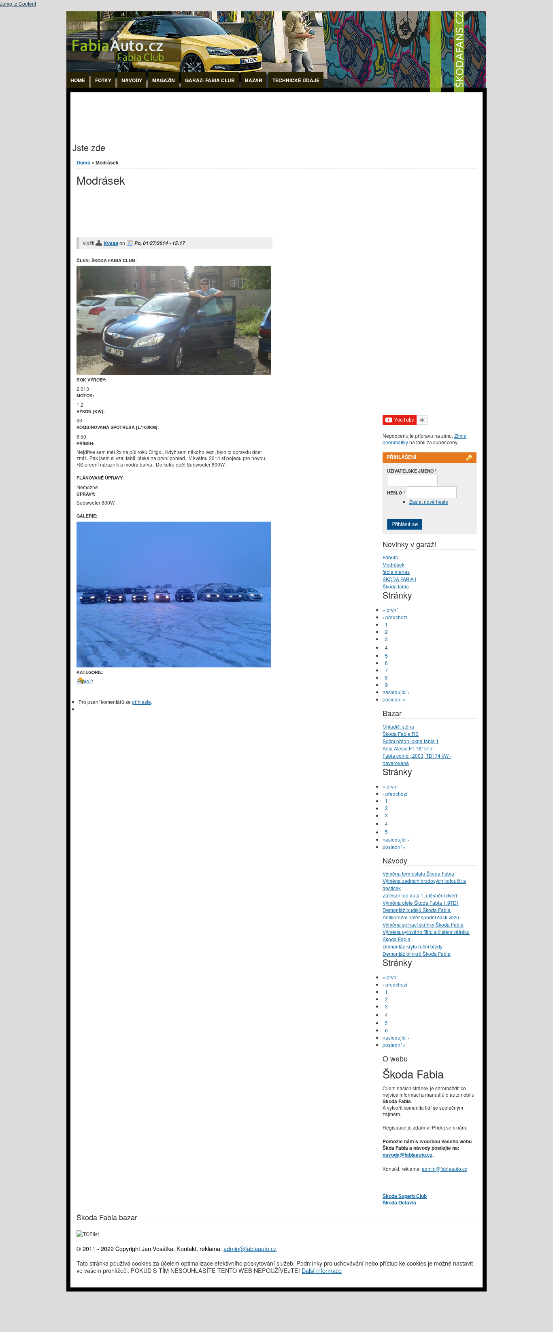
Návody (131, 80)
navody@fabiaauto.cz (407, 1154)
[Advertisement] (217, 110)
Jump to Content (18, 3)
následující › (396, 691)
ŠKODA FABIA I (399, 578)
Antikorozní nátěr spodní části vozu (421, 917)
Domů (83, 162)
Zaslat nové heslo (428, 501)
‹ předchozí (395, 617)
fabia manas (396, 571)
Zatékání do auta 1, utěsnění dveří (420, 895)
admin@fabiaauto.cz (444, 1168)
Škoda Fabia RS (401, 733)
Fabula (390, 557)
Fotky (103, 80)
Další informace (322, 1270)
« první (390, 609)
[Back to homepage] (276, 90)
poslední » (394, 699)
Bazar (253, 80)
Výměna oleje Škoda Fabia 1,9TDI (420, 902)
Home (77, 80)
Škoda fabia (396, 586)
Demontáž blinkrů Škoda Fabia (417, 953)
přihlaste (141, 701)
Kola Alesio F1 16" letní (408, 748)
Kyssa (111, 243)
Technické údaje (295, 80)
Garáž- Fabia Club (210, 80)
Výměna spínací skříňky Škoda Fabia (423, 924)
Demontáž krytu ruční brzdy (412, 946)
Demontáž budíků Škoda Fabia (417, 909)
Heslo (396, 493)
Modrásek (393, 564)
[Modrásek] (174, 665)
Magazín (163, 80)
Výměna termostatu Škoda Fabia (418, 873)
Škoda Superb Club (405, 1196)
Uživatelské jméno (411, 471)
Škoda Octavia (399, 1202)
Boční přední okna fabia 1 (411, 740)
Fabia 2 (85, 681)
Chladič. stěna (398, 726)
